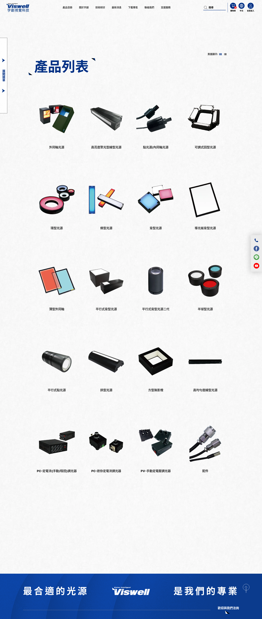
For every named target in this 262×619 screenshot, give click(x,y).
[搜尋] (206, 7)
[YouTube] (256, 266)
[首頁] (131, 591)
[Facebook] (256, 248)
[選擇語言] (241, 6)
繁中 (242, 16)
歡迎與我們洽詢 (228, 608)
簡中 (242, 26)
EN (242, 21)
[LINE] (256, 257)
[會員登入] (251, 6)
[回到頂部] (246, 588)
